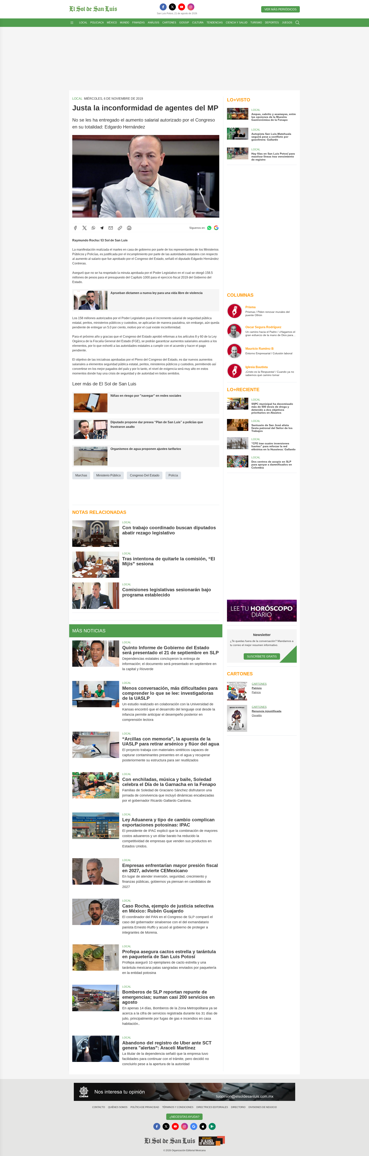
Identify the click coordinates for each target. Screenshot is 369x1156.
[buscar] (297, 22)
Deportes (272, 22)
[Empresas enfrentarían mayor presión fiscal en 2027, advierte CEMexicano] (95, 876)
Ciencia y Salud (236, 22)
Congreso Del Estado (144, 475)
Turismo (256, 22)
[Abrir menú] (72, 22)
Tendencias (215, 22)
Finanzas (138, 22)
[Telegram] (102, 228)
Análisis (153, 22)
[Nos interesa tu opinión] (184, 1092)
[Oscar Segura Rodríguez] (234, 331)
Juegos (287, 22)
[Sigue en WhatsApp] (209, 228)
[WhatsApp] (93, 228)
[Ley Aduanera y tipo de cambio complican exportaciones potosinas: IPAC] (95, 833)
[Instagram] (190, 6)
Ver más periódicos (280, 9)
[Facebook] (163, 6)
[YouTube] (181, 6)
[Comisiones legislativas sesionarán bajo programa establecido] (95, 595)
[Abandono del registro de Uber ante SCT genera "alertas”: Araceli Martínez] (95, 1054)
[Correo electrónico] (111, 228)
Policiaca (97, 22)
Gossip (184, 22)
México (112, 22)
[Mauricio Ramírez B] (234, 351)
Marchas (81, 475)
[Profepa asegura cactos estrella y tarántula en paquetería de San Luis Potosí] (95, 962)
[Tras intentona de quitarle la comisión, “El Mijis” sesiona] (95, 565)
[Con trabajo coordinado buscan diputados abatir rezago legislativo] (95, 533)
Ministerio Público (108, 475)
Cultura (198, 22)
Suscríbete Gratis (262, 656)
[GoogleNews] (193, 1126)
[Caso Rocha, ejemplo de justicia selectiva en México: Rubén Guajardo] (95, 919)
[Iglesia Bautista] (234, 370)
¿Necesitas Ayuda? (184, 1116)
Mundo (124, 22)
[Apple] (202, 1126)
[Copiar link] (120, 228)
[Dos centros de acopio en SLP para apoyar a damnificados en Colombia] (237, 462)
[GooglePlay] (212, 1126)
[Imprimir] (129, 228)
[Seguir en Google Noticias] (216, 228)
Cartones (169, 22)
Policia (173, 475)
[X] (172, 6)
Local (83, 22)
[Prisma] (234, 311)
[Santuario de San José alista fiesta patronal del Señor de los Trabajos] (237, 426)
